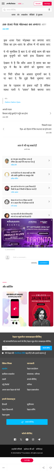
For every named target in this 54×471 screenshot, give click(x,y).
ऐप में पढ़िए (27, 460)
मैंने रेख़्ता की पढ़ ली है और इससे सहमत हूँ (25, 353)
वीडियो (31, 14)
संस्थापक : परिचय (33, 374)
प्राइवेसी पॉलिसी (17, 449)
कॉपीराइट (39, 449)
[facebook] (15, 439)
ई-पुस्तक (39, 14)
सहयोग (4, 369)
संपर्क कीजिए (32, 379)
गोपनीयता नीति (19, 353)
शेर (18, 14)
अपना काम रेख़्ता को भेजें (11, 390)
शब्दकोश (24, 14)
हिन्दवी (4, 404)
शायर (13, 14)
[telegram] (39, 439)
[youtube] (27, 439)
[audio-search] (49, 10)
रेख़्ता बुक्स (6, 415)
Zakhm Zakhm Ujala (12, 102)
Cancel (34, 263)
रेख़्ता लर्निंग (31, 410)
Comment (44, 263)
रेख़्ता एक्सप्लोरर (33, 390)
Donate (38, 4)
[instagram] (33, 439)
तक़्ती (4, 379)
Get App (47, 4)
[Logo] (11, 3)
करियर (29, 384)
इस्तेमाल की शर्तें (29, 449)
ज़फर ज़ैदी (6, 29)
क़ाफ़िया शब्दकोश (8, 374)
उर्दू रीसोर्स (5, 384)
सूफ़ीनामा (30, 404)
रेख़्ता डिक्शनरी (7, 410)
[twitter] (21, 439)
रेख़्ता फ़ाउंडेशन (32, 369)
